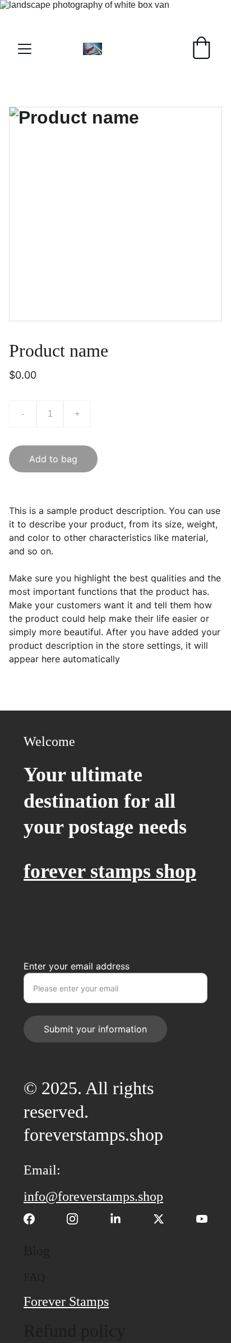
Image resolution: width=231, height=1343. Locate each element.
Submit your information (95, 1029)
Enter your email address (77, 966)
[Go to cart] (201, 49)
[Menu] (24, 49)
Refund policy (75, 1331)
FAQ (34, 1277)
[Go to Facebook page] (35, 1218)
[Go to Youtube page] (201, 1218)
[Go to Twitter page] (164, 1218)
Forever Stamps (66, 1301)
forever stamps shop (110, 871)
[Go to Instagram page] (78, 1218)
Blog (37, 1251)
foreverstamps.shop (93, 1135)
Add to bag (53, 459)
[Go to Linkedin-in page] (121, 1218)
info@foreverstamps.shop (93, 1196)
